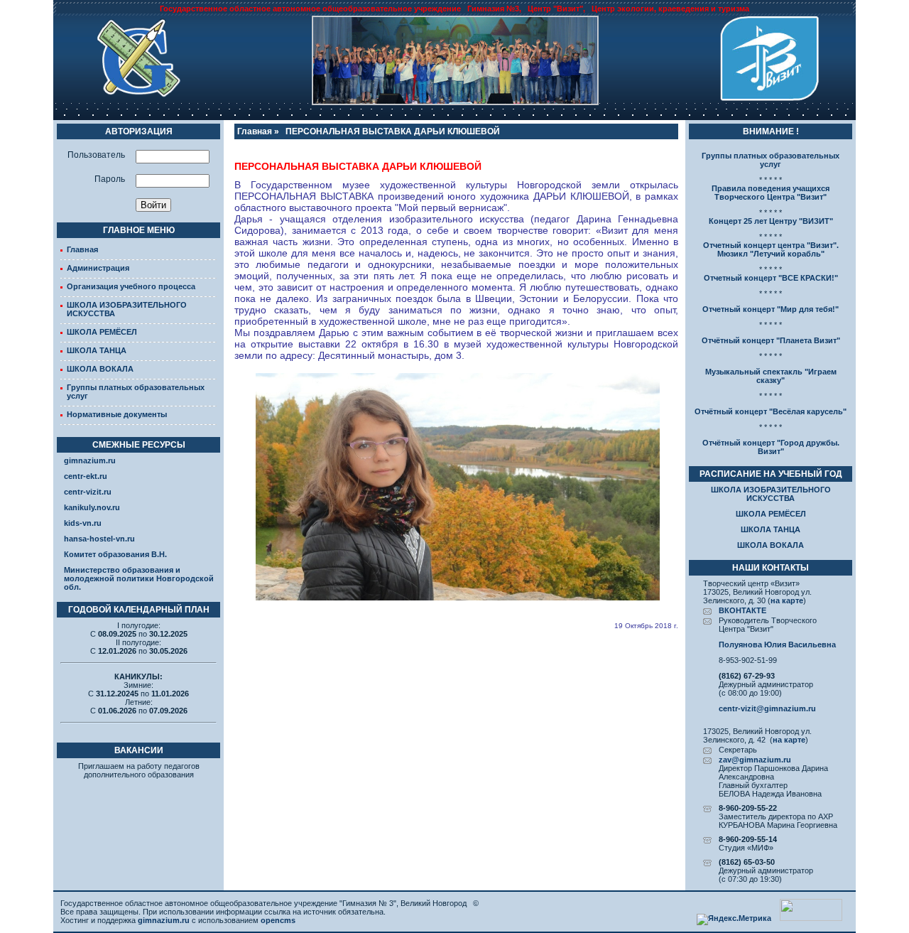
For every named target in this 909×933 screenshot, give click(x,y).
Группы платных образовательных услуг (770, 159)
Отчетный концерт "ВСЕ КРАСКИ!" (771, 278)
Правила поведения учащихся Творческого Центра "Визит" (770, 192)
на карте (787, 600)
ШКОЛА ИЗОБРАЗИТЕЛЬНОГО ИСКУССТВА (771, 493)
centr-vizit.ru (87, 491)
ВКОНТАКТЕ (742, 610)
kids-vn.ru (83, 523)
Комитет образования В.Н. (115, 554)
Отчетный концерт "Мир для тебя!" (770, 309)
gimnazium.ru (90, 460)
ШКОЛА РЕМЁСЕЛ (102, 332)
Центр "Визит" (555, 8)
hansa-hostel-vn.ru (99, 538)
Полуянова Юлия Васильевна (777, 644)
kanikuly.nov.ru (92, 507)
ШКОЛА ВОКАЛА (100, 369)
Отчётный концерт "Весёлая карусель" (771, 411)
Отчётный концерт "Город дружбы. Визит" (770, 446)
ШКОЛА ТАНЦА (96, 350)
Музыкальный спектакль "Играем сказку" (771, 375)
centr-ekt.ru (85, 476)
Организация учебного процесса (131, 286)
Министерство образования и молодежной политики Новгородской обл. (139, 578)
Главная (82, 249)
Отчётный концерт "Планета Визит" (771, 340)
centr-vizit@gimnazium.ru (767, 708)
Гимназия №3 (493, 8)
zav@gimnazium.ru (755, 759)
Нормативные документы (117, 414)
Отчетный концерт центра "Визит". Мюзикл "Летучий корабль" (771, 249)
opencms (278, 920)
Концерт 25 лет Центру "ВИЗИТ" (771, 221)
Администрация (98, 268)
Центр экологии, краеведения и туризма (670, 8)
